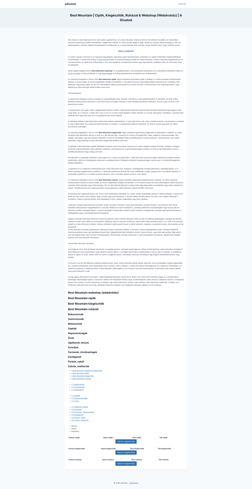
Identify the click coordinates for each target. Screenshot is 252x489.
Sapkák (75, 396)
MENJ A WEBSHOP (126, 51)
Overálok (76, 410)
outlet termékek (74, 73)
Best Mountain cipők (80, 373)
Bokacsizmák (77, 384)
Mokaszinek (77, 390)
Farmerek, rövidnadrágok (82, 412)
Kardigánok (77, 415)
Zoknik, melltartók (80, 420)
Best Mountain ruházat (81, 379)
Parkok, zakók (78, 418)
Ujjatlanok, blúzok (79, 407)
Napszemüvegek (79, 398)
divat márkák (103, 60)
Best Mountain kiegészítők (82, 376)
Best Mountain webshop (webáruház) (86, 371)
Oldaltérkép (133, 483)
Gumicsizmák (78, 387)
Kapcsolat (182, 4)
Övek (75, 401)
